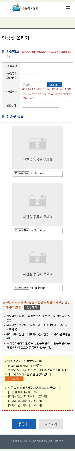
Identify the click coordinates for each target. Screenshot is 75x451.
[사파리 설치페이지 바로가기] (25, 400)
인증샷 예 (32, 307)
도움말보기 (14, 378)
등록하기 (24, 424)
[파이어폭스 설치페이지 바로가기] (27, 396)
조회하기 (54, 84)
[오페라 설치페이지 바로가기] (25, 405)
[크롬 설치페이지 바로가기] (23, 392)
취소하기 (51, 424)
